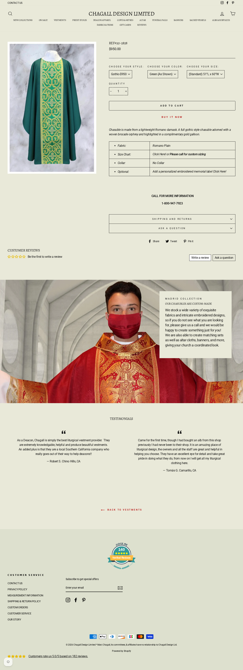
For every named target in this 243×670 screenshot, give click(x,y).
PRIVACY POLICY (17, 589)
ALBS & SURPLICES (221, 20)
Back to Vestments (124, 509)
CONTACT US (15, 2)
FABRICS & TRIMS (105, 24)
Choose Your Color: (165, 66)
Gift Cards (125, 24)
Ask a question (172, 228)
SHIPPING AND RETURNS (172, 219)
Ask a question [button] (224, 257)
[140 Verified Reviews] (121, 571)
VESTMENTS (60, 20)
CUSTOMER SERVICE (19, 613)
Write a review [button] (200, 257)
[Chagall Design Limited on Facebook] (75, 600)
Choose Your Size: (203, 66)
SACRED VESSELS (198, 20)
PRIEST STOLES (79, 20)
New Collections (23, 20)
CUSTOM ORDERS (18, 607)
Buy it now (172, 117)
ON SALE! (43, 20)
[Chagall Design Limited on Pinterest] (83, 600)
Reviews (141, 24)
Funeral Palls (159, 20)
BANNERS (178, 20)
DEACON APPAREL (102, 20)
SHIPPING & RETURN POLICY (24, 601)
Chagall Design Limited (121, 13)
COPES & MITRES (125, 20)
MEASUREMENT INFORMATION (25, 595)
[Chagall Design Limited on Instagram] (68, 600)
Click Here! (159, 154)
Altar (143, 20)
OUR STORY (14, 619)
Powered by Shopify (121, 651)
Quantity (117, 83)
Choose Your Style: (126, 66)
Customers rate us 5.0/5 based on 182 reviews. (58, 656)
